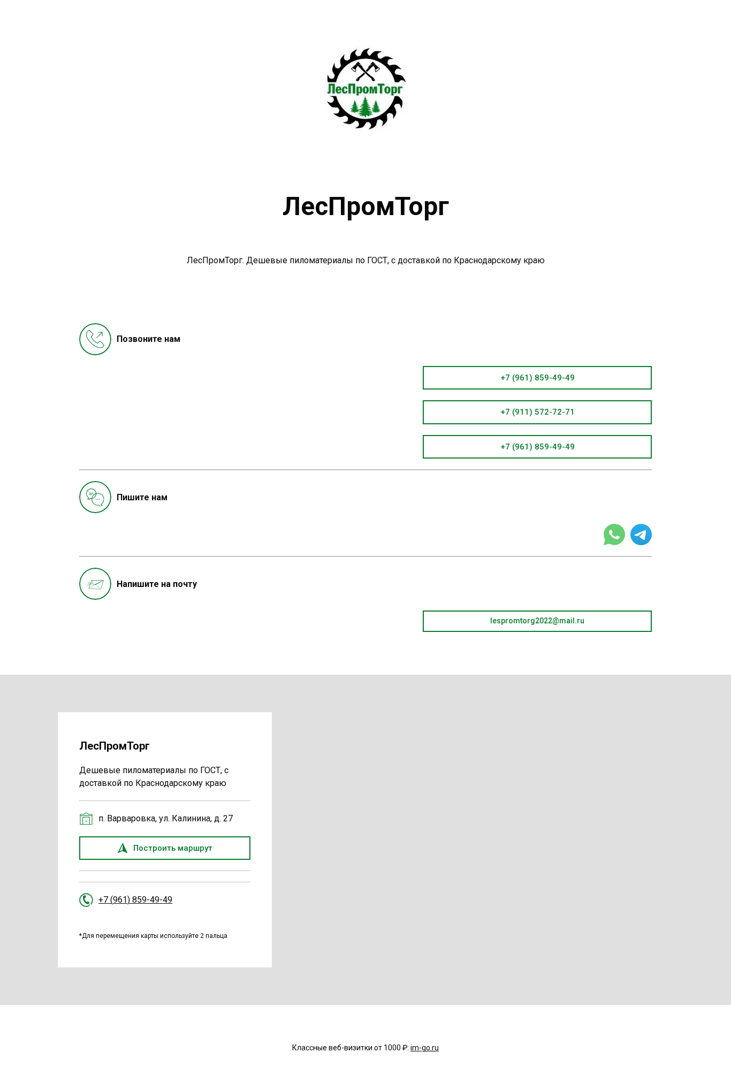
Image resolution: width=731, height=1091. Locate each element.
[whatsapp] (614, 534)
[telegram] (641, 534)
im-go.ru (424, 1047)
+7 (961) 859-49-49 (135, 900)
